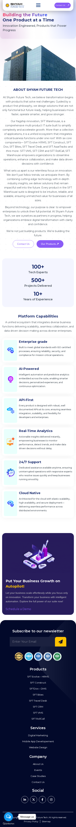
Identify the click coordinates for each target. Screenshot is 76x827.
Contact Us (60, 5)
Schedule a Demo (18, 609)
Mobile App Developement (38, 741)
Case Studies (38, 776)
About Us (38, 764)
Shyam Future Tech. (38, 817)
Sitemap (46, 821)
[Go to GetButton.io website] (8, 823)
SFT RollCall (38, 718)
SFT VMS (38, 712)
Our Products (49, 243)
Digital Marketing (38, 735)
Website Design (38, 747)
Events (38, 770)
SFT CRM (38, 706)
